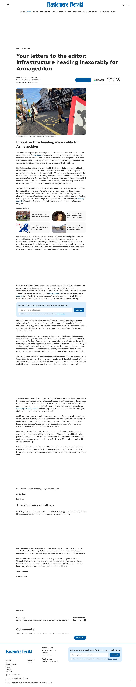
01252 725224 (16, 675)
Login (128, 5)
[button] (8, 4)
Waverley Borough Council (27, 408)
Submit (79, 310)
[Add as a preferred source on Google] (99, 80)
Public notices (47, 659)
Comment (80, 638)
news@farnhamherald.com (18, 678)
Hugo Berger (22, 77)
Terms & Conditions (49, 651)
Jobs (43, 657)
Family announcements (50, 661)
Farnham (37, 155)
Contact (44, 653)
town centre (54, 293)
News (18, 48)
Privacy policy (47, 655)
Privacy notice (61, 314)
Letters (27, 48)
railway (19, 296)
